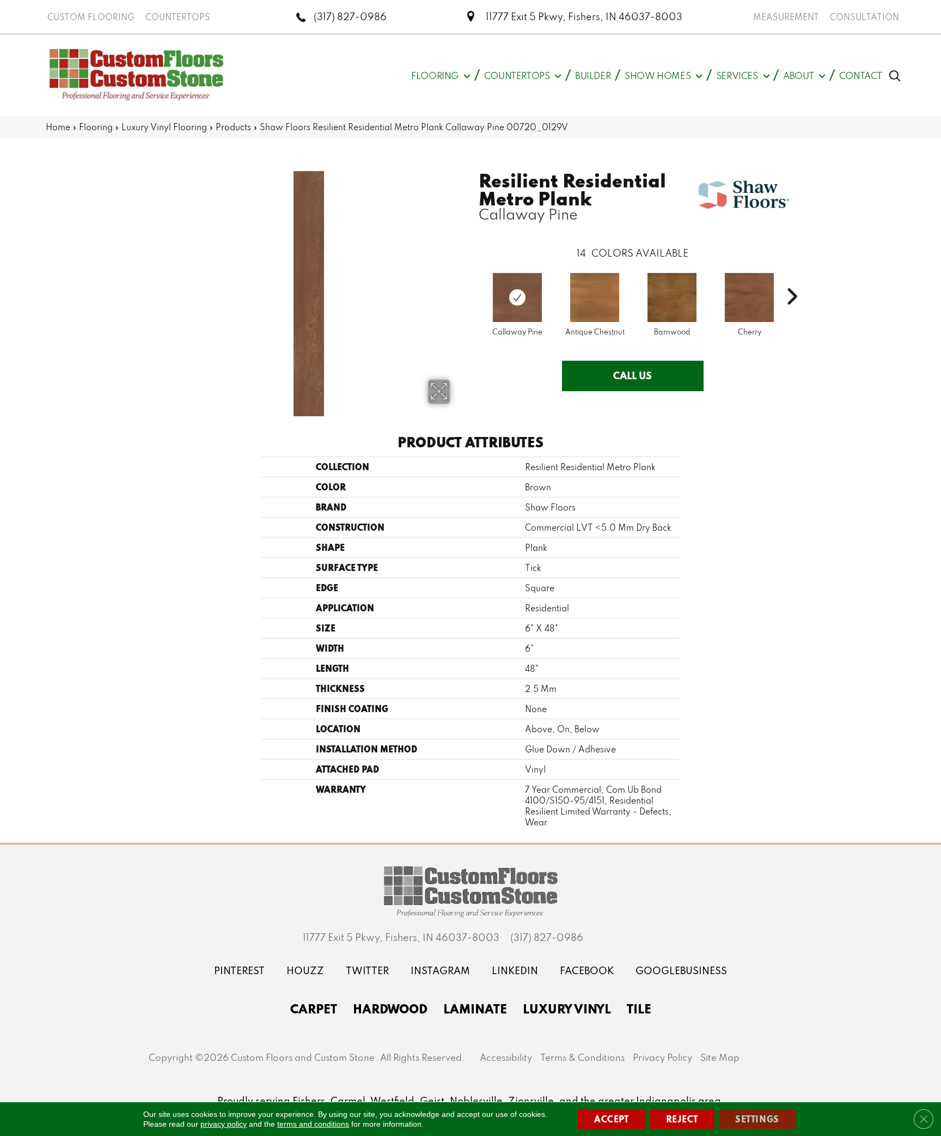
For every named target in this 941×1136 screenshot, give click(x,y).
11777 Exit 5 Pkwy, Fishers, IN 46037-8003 (584, 16)
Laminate (475, 1008)
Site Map (720, 1057)
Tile (639, 1008)
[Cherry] (749, 297)
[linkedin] (515, 970)
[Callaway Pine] (517, 297)
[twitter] (367, 970)
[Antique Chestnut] (594, 297)
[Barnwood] (672, 297)
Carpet (313, 1008)
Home (58, 127)
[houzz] (305, 970)
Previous (473, 280)
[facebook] (587, 970)
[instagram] (440, 970)
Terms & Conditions (582, 1057)
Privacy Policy (662, 1057)
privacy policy (223, 1124)
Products (233, 127)
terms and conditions (313, 1124)
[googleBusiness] (681, 970)
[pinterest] (239, 970)
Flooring (96, 127)
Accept (611, 1119)
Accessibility (506, 1057)
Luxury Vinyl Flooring (164, 127)
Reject (682, 1119)
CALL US (632, 375)
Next (792, 280)
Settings (757, 1119)
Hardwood (390, 1008)
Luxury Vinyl (567, 1008)
